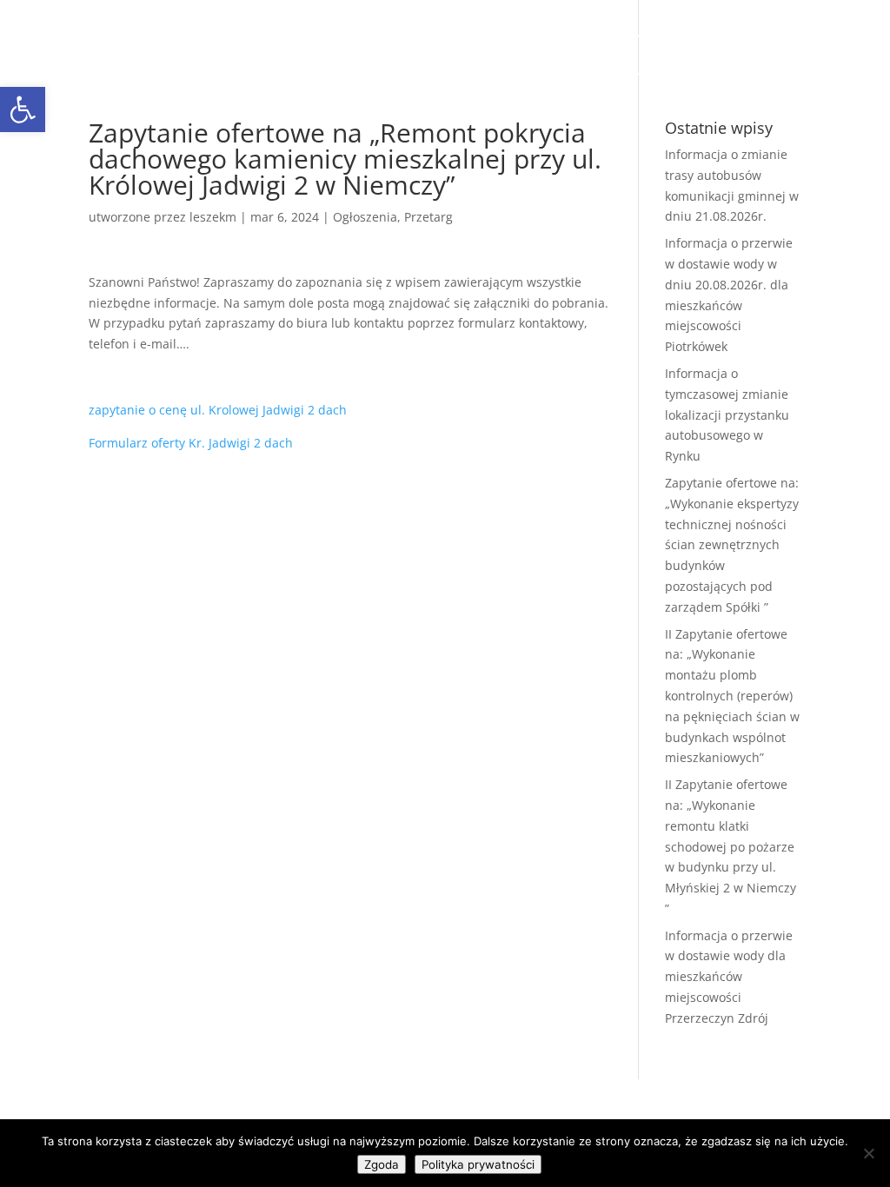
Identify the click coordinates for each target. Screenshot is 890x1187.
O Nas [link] (332, 36)
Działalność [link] (590, 36)
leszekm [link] (212, 217)
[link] (250, 54)
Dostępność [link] (625, 77)
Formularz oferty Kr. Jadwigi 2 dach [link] (191, 442)
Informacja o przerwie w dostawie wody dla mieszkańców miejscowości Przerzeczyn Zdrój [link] (729, 976)
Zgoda (381, 1164)
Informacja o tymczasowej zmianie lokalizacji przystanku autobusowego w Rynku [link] (727, 414)
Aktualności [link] (411, 36)
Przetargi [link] (501, 36)
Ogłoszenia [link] (365, 217)
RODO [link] (545, 77)
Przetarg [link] (428, 217)
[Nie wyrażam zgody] (868, 1153)
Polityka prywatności (478, 1164)
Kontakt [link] (478, 77)
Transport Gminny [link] (372, 77)
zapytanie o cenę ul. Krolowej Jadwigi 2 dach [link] (218, 409)
